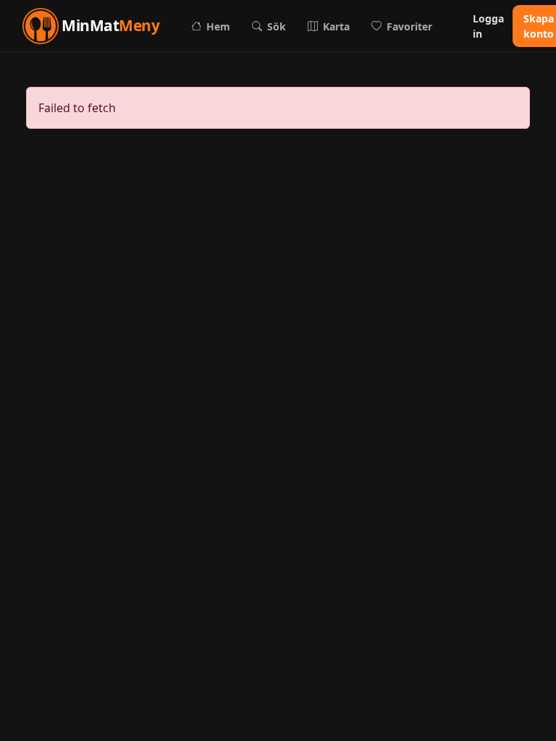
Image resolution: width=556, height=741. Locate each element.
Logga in (488, 26)
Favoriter (409, 26)
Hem (218, 26)
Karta (336, 26)
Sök (276, 26)
